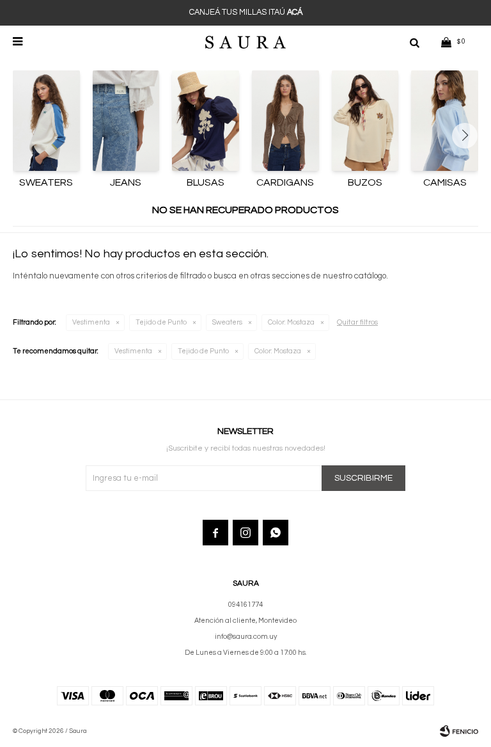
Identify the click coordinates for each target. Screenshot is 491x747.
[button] (414, 42)
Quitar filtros (357, 322)
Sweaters (227, 322)
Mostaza (291, 322)
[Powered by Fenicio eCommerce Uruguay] (459, 731)
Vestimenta (91, 322)
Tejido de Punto (161, 322)
